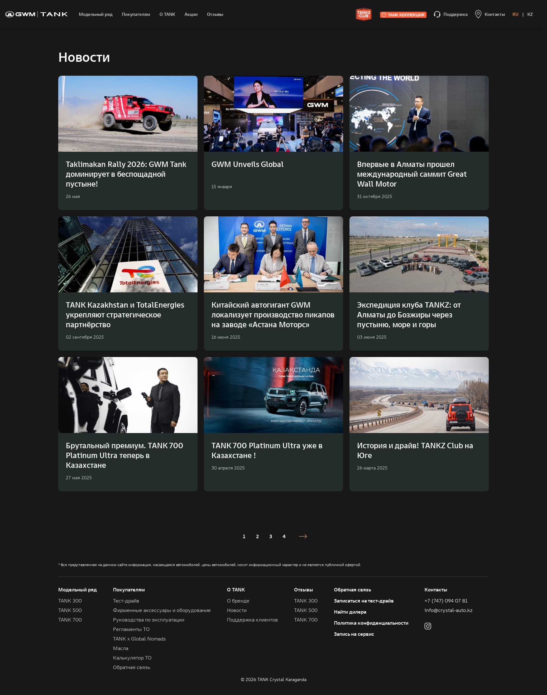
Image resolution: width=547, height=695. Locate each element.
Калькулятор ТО (132, 657)
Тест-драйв (126, 600)
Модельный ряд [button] (77, 589)
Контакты (435, 589)
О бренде (238, 600)
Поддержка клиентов (252, 619)
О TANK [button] (236, 589)
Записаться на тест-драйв (364, 600)
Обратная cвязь (131, 667)
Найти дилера (350, 612)
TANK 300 (70, 600)
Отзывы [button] (303, 589)
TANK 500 (70, 610)
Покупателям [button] (129, 589)
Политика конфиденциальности (371, 623)
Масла (120, 648)
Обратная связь (352, 589)
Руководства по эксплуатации (148, 619)
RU (515, 14)
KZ (530, 14)
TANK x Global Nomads (139, 638)
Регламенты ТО (131, 629)
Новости (237, 610)
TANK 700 (70, 619)
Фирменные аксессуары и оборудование (162, 610)
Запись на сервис (354, 634)
